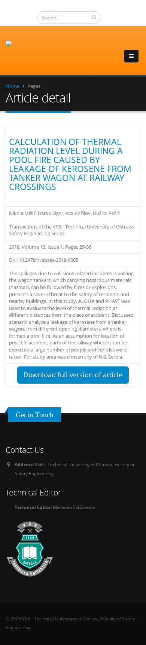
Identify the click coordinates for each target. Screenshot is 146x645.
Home (12, 86)
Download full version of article (73, 374)
